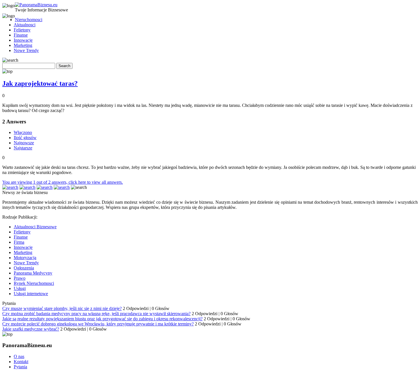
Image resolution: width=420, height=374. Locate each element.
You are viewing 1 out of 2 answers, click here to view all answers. (62, 182)
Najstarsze (23, 147)
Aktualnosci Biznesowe (35, 226)
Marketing (23, 45)
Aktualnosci (24, 24)
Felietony (22, 29)
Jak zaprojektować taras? (40, 83)
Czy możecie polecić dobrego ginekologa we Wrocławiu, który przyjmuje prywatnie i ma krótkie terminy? (98, 323)
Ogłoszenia (24, 267)
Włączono (23, 132)
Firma (19, 242)
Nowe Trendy (26, 50)
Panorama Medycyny (33, 273)
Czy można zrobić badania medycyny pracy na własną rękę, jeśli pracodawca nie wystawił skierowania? (96, 313)
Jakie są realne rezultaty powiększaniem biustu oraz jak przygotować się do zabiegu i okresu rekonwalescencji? (102, 318)
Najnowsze (24, 142)
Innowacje (23, 40)
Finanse (21, 35)
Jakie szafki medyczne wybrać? (30, 329)
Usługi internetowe (31, 293)
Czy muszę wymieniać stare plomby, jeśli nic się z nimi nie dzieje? (62, 308)
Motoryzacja (25, 257)
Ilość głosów (25, 137)
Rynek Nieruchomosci (34, 283)
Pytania (20, 366)
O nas (19, 356)
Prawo (19, 278)
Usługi (20, 288)
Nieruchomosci (28, 19)
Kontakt (21, 361)
